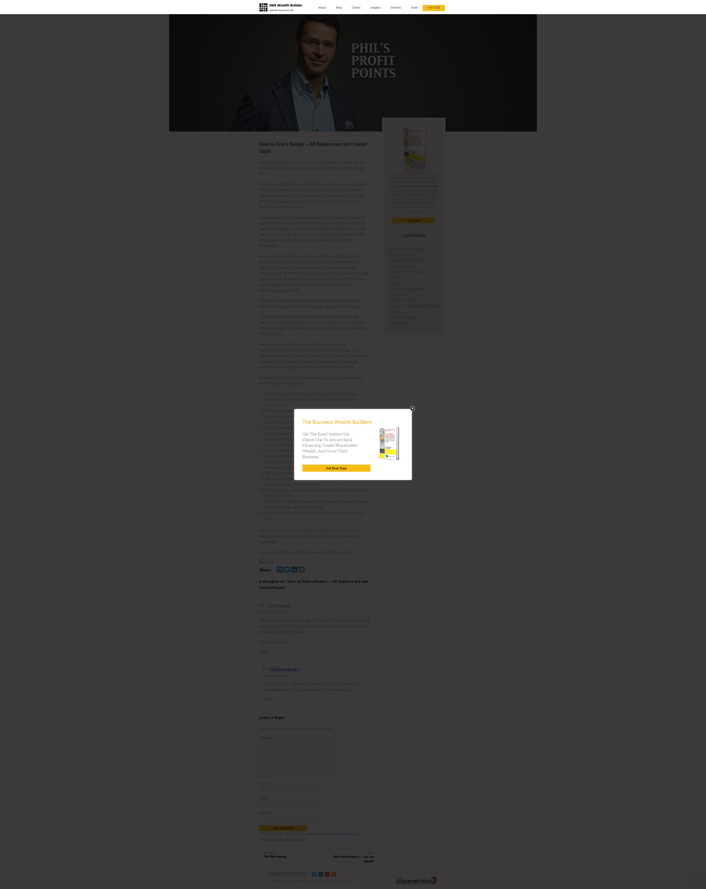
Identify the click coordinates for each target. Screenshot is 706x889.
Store (414, 7)
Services (396, 7)
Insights (375, 7)
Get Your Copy (336, 468)
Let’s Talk (434, 7)
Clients (356, 7)
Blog (339, 7)
